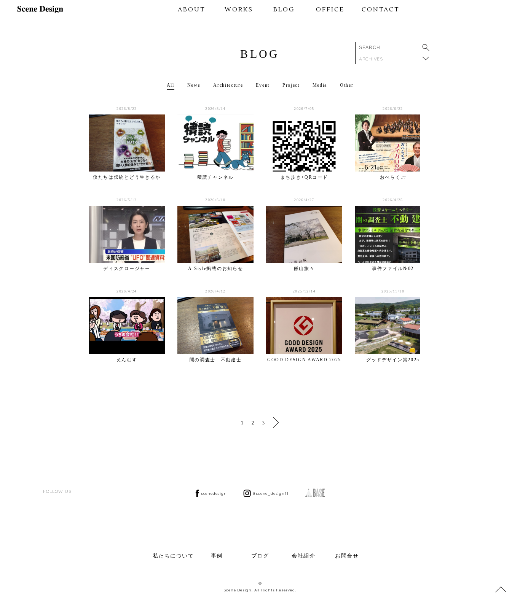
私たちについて (173, 556)
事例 (217, 556)
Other (346, 85)
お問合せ (347, 556)
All (170, 85)
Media (320, 85)
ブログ (260, 556)
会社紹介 (303, 556)
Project (291, 85)
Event (262, 85)
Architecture (228, 85)
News (194, 85)
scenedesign (214, 493)
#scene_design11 (270, 493)
